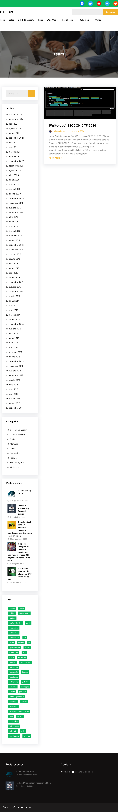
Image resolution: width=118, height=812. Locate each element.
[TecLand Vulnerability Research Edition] (10, 786)
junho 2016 (14, 338)
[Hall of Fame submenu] (75, 20)
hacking (12, 662)
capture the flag (15, 623)
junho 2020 (14, 180)
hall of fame (13, 667)
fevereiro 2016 (15, 352)
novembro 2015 (16, 366)
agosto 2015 (14, 380)
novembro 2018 (16, 249)
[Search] (31, 93)
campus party (24, 613)
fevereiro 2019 (15, 235)
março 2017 (14, 315)
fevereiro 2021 (15, 156)
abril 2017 (13, 310)
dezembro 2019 (16, 198)
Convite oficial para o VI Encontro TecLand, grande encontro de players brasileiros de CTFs (19, 529)
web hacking (14, 736)
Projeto (13, 458)
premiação (25, 687)
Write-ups (14, 467)
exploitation (13, 652)
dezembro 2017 (16, 282)
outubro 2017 (15, 287)
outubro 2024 (15, 114)
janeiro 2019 (14, 240)
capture (12, 618)
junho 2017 (14, 301)
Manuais (14, 444)
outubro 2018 (15, 254)
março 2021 (14, 152)
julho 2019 (13, 217)
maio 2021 (13, 147)
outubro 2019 (15, 207)
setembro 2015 (16, 375)
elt (29, 643)
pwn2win (22, 692)
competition (13, 628)
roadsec (24, 701)
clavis (28, 623)
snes (11, 716)
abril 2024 (14, 124)
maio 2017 (13, 305)
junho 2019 (14, 221)
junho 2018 (14, 268)
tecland (20, 716)
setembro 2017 (16, 291)
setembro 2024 (16, 119)
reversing (12, 701)
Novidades (15, 453)
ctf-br (11, 643)
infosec (25, 672)
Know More (54, 158)
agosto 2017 (14, 296)
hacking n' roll (25, 662)
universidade (14, 726)
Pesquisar (110, 12)
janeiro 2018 (14, 277)
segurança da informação (19, 711)
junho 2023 (14, 133)
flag (24, 652)
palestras (12, 687)
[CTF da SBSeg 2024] (10, 775)
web (22, 731)
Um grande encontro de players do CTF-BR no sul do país (19, 574)
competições (14, 638)
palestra (25, 682)
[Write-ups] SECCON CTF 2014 (72, 125)
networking (13, 682)
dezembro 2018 (16, 245)
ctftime (21, 643)
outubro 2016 (15, 328)
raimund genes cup (16, 697)
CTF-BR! (6, 12)
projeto (12, 692)
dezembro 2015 (16, 361)
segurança (13, 706)
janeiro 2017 (14, 319)
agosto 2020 (15, 170)
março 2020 (14, 189)
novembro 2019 (16, 203)
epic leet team (14, 647)
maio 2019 (13, 226)
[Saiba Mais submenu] (91, 20)
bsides (11, 613)
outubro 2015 (15, 370)
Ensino (13, 439)
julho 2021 (13, 142)
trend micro (13, 721)
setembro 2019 (16, 212)
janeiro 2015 (14, 403)
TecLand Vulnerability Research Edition (23, 509)
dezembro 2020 (16, 161)
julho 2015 (13, 384)
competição (13, 633)
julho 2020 (14, 175)
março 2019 (14, 231)
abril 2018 (13, 273)
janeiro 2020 (15, 194)
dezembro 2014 (16, 408)
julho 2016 (13, 333)
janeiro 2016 (14, 356)
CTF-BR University (18, 430)
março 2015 (14, 398)
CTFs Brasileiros (17, 434)
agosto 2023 (15, 128)
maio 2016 (13, 342)
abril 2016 (13, 347)
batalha (12, 608)
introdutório (13, 677)
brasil (22, 608)
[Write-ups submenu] (57, 20)
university (13, 731)
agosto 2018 (14, 259)
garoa (11, 657)
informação (13, 672)
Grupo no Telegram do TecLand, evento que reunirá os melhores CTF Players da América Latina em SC (18, 552)
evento (27, 647)
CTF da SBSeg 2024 (24, 492)
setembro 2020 (16, 166)
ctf (25, 638)
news (12, 448)
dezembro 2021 (16, 138)
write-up (27, 736)
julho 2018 (13, 263)
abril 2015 (13, 394)
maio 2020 (14, 184)
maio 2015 (13, 389)
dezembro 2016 (16, 324)
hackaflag (22, 657)
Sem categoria (17, 462)
